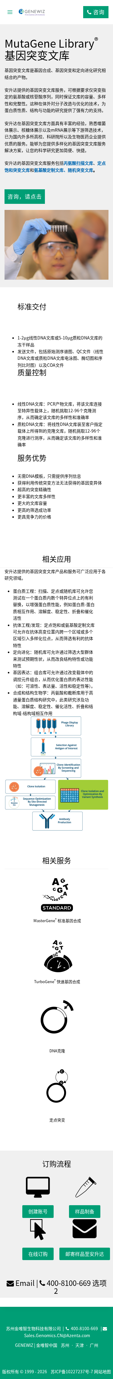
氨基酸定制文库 (49, 170)
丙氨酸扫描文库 (78, 163)
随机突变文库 (80, 170)
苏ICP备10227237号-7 (72, 1371)
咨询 (98, 12)
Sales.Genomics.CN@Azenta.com (57, 1335)
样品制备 (84, 1211)
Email (25, 1282)
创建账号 (38, 1211)
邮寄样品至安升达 (84, 1253)
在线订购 (38, 1253)
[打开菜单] (10, 12)
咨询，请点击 (25, 196)
